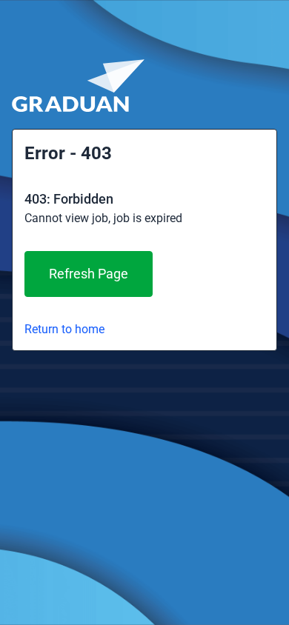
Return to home (64, 329)
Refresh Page (88, 273)
